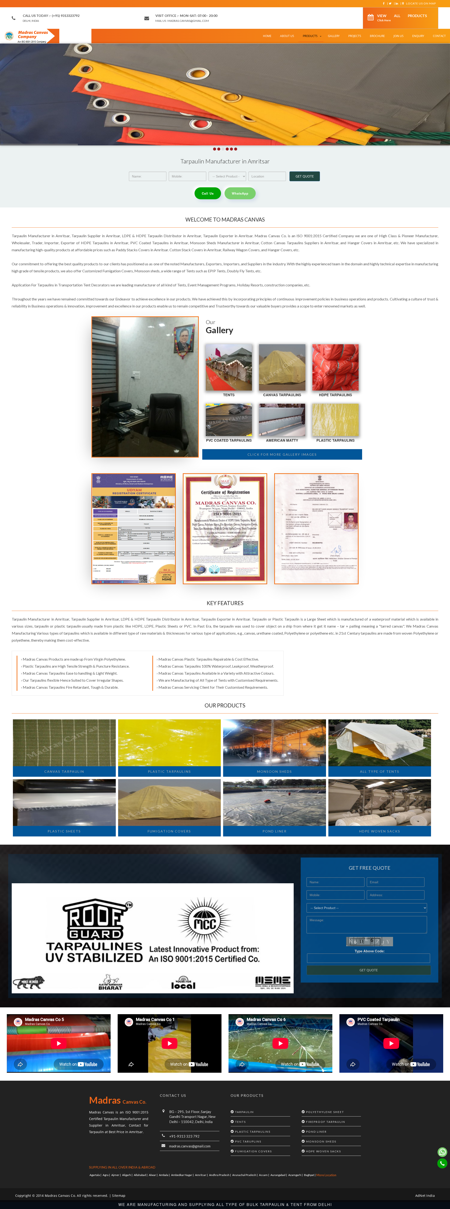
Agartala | (96, 1175)
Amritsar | (201, 1175)
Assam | (264, 1175)
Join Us (399, 36)
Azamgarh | (295, 1175)
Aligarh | (127, 1175)
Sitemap (118, 1195)
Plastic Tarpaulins (335, 440)
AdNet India (425, 1195)
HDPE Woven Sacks (323, 1151)
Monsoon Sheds (274, 771)
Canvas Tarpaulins (282, 394)
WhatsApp (240, 193)
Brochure (377, 36)
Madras (117, 1100)
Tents (229, 394)
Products (310, 36)
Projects (354, 36)
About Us (287, 36)
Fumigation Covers (169, 831)
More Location (326, 1175)
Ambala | (164, 1175)
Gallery (334, 36)
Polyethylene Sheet (325, 1112)
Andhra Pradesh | (220, 1175)
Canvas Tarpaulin (64, 771)
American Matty (282, 440)
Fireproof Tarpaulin (325, 1122)
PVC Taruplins (248, 1141)
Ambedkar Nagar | (182, 1175)
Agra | (106, 1175)
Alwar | (153, 1175)
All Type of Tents (379, 771)
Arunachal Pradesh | (245, 1175)
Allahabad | (141, 1175)
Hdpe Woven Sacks (379, 831)
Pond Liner (274, 831)
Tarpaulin (244, 1112)
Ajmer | (116, 1175)
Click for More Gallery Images (282, 454)
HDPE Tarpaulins (335, 394)
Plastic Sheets (64, 831)
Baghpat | (310, 1175)
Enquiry (418, 36)
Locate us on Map (420, 3)
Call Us (208, 193)
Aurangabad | (278, 1175)
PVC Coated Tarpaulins (229, 440)
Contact (439, 36)
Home (267, 36)
